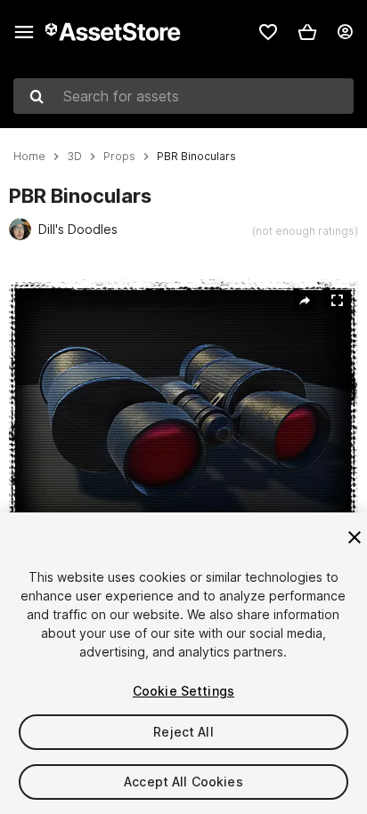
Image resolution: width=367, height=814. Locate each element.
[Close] (354, 537)
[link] (268, 32)
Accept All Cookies (183, 781)
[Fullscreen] (336, 300)
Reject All (183, 731)
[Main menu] (24, 32)
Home (29, 156)
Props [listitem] (119, 156)
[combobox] (183, 96)
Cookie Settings (183, 690)
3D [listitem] (74, 156)
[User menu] (345, 32)
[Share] (304, 300)
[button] (307, 32)
